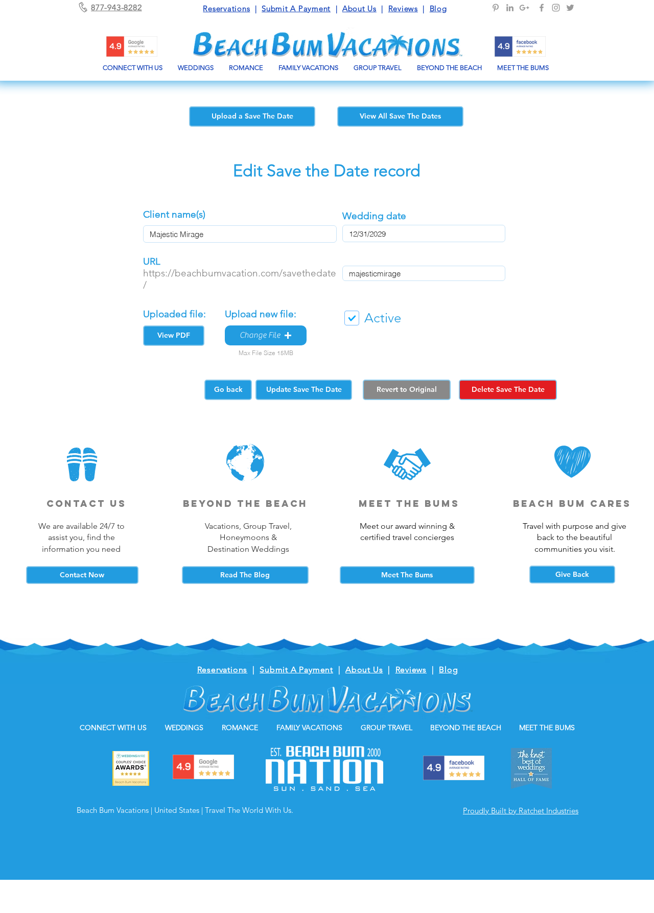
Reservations (226, 8)
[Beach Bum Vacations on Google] (524, 8)
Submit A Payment (296, 8)
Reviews (403, 8)
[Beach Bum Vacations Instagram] (556, 8)
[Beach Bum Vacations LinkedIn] (510, 8)
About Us (359, 8)
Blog (438, 8)
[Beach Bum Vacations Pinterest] (496, 8)
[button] (266, 335)
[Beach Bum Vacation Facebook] (541, 8)
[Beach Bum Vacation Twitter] (570, 8)
